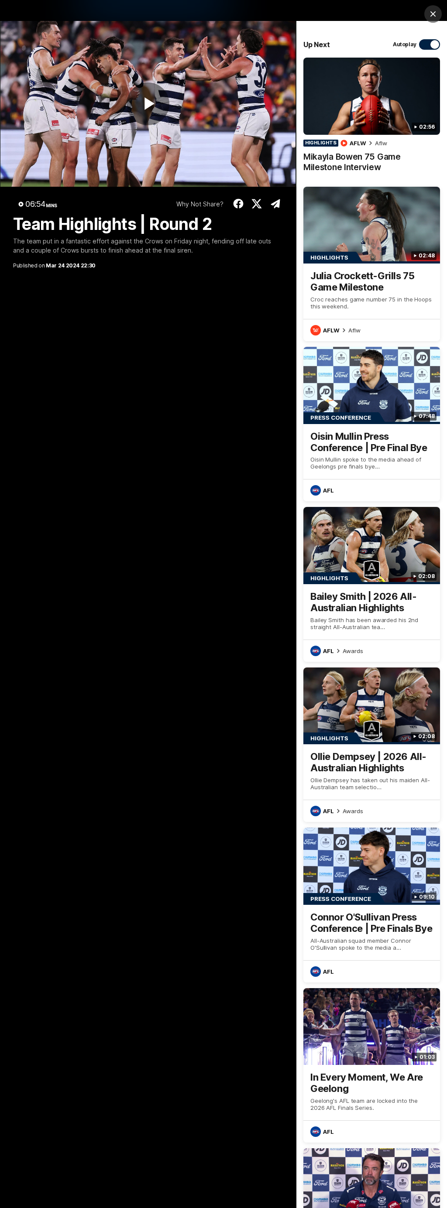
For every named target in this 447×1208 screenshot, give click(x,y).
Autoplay (404, 44)
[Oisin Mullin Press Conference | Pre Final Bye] (371, 424)
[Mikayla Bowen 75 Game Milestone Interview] (371, 119)
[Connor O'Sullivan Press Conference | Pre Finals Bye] (371, 905)
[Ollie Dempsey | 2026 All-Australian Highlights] (371, 744)
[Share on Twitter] (257, 204)
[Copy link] (275, 204)
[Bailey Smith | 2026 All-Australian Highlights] (371, 584)
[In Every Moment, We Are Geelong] (371, 1065)
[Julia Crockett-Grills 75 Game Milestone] (371, 264)
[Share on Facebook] (238, 204)
